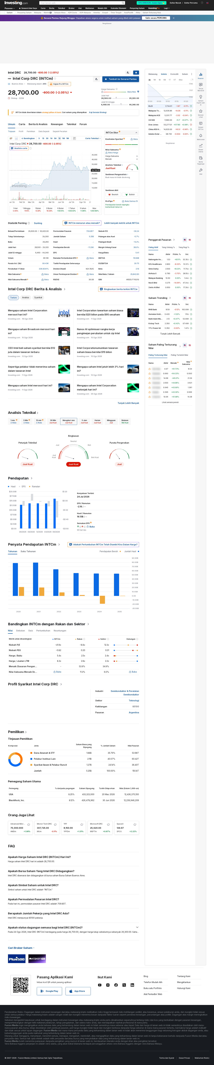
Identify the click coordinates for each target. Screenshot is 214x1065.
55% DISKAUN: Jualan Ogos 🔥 (151, 3)
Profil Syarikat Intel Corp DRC (33, 684)
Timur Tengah (116, 13)
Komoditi (174, 74)
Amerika (96, 13)
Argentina (134, 712)
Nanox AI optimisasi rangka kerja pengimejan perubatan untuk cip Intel (98, 331)
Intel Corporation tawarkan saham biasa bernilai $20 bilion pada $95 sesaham (100, 312)
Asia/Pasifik (128, 13)
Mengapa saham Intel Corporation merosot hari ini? (27, 312)
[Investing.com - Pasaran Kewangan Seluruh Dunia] (16, 3)
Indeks (164, 74)
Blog (146, 976)
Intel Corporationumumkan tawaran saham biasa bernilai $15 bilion (97, 350)
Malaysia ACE (154, 115)
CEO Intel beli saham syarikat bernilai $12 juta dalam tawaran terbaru (31, 350)
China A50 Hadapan (156, 129)
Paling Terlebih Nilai (179, 355)
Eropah (105, 13)
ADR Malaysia (85, 13)
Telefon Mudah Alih (153, 982)
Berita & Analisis (38, 124)
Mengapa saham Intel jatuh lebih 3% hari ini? (100, 368)
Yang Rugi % (183, 247)
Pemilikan (31, 131)
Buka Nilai (132, 92)
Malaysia (37, 13)
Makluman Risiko (202, 1058)
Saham (10, 13)
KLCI (150, 106)
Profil (21, 131)
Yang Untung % (168, 247)
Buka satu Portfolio (153, 988)
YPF (65, 824)
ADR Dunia (72, 13)
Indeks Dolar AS (155, 134)
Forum (83, 124)
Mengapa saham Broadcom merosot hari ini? (31, 331)
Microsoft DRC (96, 824)
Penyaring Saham (137, 8)
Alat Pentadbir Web (153, 994)
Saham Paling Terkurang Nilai (162, 346)
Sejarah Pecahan (60, 131)
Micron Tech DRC (44, 824)
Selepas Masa (60, 13)
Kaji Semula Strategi (97, 112)
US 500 (151, 120)
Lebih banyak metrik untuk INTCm (121, 223)
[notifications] (202, 2)
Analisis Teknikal (22, 412)
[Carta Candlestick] (11, 138)
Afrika (138, 13)
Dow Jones (153, 125)
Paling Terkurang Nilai (157, 355)
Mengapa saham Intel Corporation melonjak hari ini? (96, 387)
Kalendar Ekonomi (118, 8)
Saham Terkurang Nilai (152, 13)
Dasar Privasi (184, 1058)
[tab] (14, 421)
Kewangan (57, 124)
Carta (22, 124)
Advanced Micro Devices (21, 824)
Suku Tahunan (28, 551)
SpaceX (120, 824)
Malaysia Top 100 (155, 111)
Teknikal (71, 124)
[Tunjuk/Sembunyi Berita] (74, 138)
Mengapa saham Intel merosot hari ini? (30, 385)
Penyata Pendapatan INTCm (32, 544)
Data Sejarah (44, 131)
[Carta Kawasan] (16, 138)
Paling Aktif (153, 247)
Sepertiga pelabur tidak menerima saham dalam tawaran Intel (31, 368)
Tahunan (12, 551)
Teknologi (134, 700)
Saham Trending (157, 297)
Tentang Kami (183, 976)
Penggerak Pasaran (159, 239)
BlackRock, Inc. (17, 800)
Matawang (152, 74)
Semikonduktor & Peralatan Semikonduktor (125, 693)
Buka (58, 671)
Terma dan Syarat (166, 1058)
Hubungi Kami (183, 988)
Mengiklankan (184, 982)
